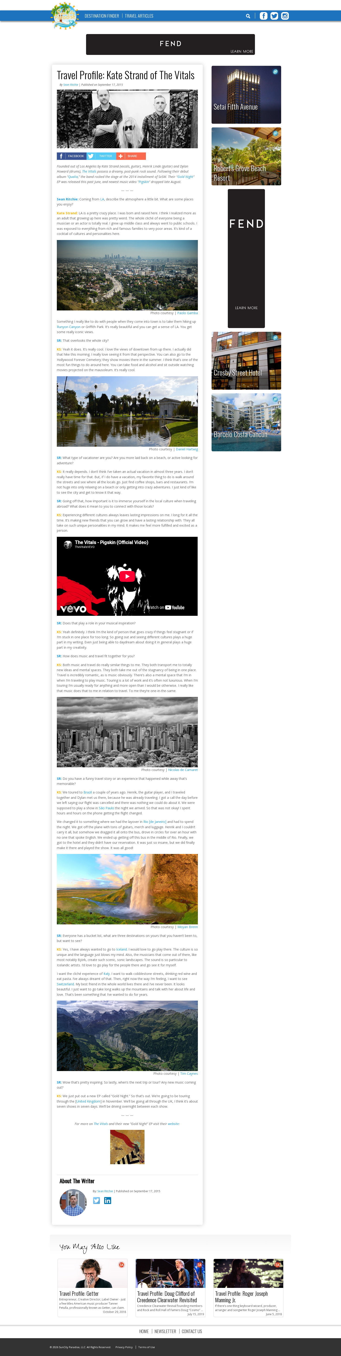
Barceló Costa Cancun (240, 434)
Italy (106, 973)
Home (144, 1331)
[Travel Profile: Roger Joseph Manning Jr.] (248, 1287)
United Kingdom (88, 1101)
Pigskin (144, 182)
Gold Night (185, 176)
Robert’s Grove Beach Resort (240, 173)
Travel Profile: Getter (79, 1293)
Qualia (73, 176)
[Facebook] (263, 16)
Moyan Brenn (187, 927)
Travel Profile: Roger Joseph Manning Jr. (241, 1296)
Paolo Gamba (187, 313)
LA (102, 199)
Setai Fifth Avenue (236, 106)
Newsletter (165, 1331)
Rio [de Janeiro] (154, 821)
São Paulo (106, 808)
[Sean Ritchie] (73, 1215)
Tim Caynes (189, 1073)
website (173, 1124)
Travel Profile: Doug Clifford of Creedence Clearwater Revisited (167, 1296)
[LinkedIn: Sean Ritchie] (109, 1201)
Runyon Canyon (68, 327)
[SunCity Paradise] (65, 16)
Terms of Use (146, 1347)
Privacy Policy (124, 1347)
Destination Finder (102, 15)
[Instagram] (285, 16)
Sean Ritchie (70, 85)
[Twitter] (274, 16)
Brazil (88, 792)
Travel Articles (139, 15)
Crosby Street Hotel (238, 372)
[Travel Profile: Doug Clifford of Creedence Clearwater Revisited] (170, 1287)
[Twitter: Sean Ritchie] (98, 1202)
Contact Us (192, 1331)
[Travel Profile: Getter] (92, 1287)
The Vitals (89, 171)
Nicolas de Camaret (183, 770)
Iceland (121, 949)
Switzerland (65, 984)
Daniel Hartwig (187, 449)
